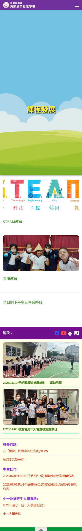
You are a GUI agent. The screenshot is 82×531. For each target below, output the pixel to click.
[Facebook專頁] (56, 333)
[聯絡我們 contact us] (76, 333)
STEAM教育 (12, 222)
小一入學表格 (12, 513)
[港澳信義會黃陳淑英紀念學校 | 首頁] (25, 5)
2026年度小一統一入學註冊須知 (24, 505)
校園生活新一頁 (13, 459)
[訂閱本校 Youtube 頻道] (63, 333)
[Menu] (77, 5)
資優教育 (10, 279)
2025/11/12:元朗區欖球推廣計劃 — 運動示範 (32, 382)
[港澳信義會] (69, 333)
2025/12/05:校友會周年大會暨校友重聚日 (30, 429)
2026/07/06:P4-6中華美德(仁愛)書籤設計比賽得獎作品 (38, 476)
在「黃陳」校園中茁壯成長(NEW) (25, 451)
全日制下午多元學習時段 (22, 302)
